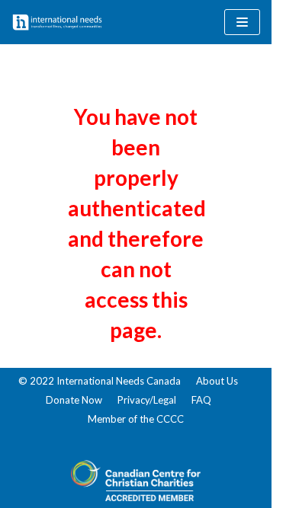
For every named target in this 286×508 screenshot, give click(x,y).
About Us (217, 381)
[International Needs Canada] (57, 22)
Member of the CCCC (136, 419)
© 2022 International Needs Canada (99, 381)
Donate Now (74, 400)
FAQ (201, 400)
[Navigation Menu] (242, 22)
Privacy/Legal (146, 400)
